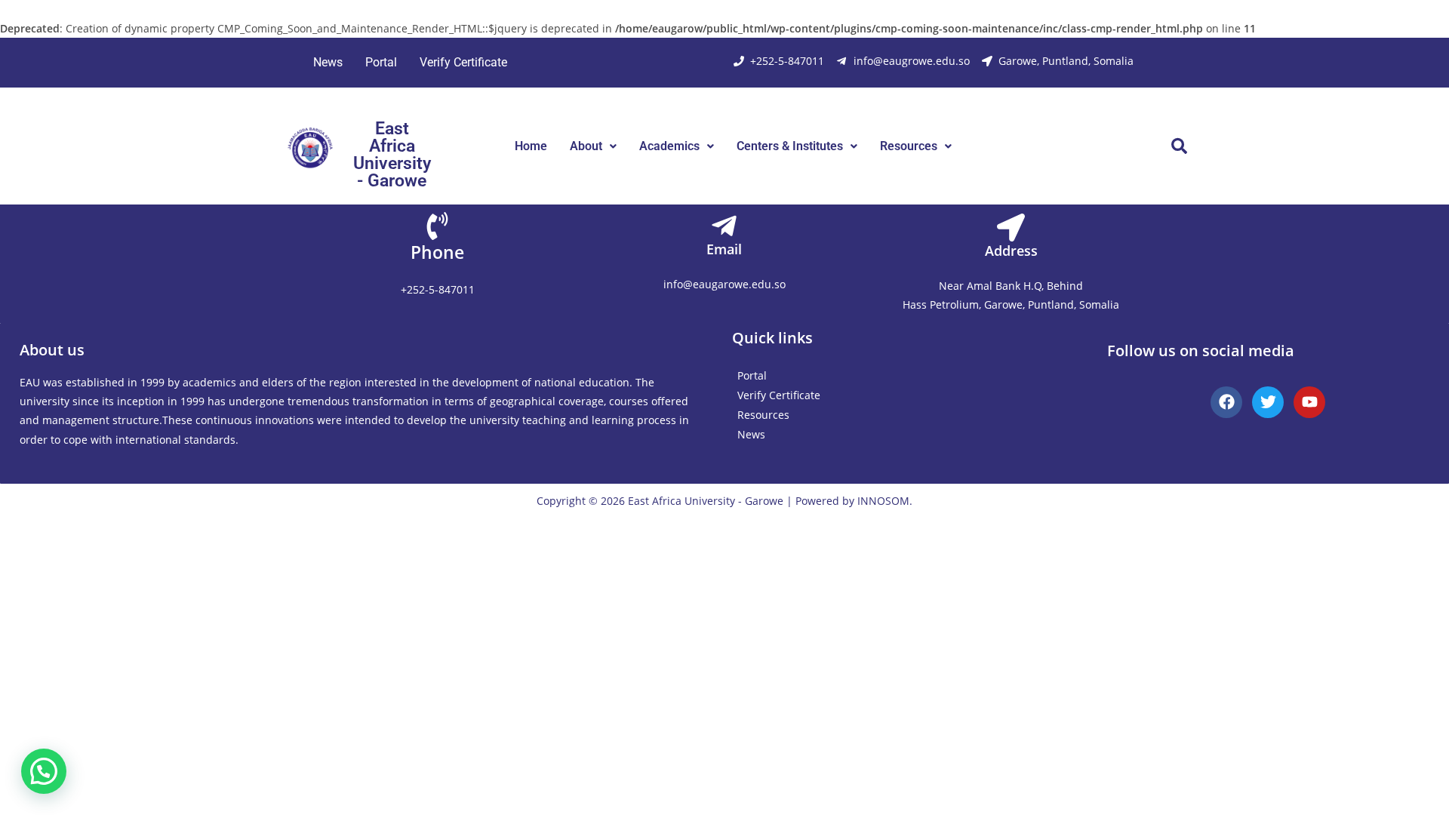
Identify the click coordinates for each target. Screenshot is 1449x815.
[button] (593, 146)
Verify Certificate (463, 62)
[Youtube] (1309, 402)
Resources (908, 146)
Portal (381, 62)
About (586, 146)
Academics (669, 146)
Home (531, 146)
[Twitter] (1268, 402)
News (328, 62)
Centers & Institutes (790, 146)
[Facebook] (1226, 402)
